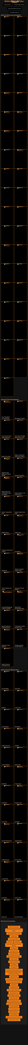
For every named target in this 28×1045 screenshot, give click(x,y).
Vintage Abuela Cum (14, 987)
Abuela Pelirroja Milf (14, 1006)
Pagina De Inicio (7, 4)
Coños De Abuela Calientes (14, 1019)
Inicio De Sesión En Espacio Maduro (14, 981)
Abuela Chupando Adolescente (14, 990)
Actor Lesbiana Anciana (14, 953)
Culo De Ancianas (14, 936)
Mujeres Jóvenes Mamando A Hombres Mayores (14, 930)
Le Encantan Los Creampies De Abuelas (14, 979)
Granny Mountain (14, 967)
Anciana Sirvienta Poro (14, 1009)
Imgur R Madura (14, 964)
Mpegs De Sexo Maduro (14, 1011)
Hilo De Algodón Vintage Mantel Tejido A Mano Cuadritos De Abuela (14, 973)
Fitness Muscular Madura (14, 938)
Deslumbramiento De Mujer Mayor (14, 1003)
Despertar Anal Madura (14, 961)
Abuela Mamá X (14, 984)
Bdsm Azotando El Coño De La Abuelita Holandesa (14, 945)
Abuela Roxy (10, 941)
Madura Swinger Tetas (14, 992)
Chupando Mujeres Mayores (14, 995)
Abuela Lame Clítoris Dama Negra (14, 933)
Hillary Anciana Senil (14, 951)
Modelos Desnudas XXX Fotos (14, 8)
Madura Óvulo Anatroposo (14, 926)
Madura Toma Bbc (14, 959)
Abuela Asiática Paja (14, 998)
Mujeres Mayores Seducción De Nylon (14, 1017)
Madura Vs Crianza (13, 976)
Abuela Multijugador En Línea (14, 1000)
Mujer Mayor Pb (14, 948)
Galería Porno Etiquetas (19, 4)
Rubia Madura (17, 941)
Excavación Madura (14, 1014)
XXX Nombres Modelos (14, 12)
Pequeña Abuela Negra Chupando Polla (14, 969)
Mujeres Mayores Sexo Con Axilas (14, 956)
